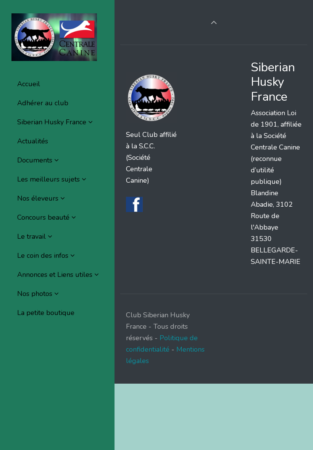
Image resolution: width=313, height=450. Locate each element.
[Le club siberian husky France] (54, 37)
